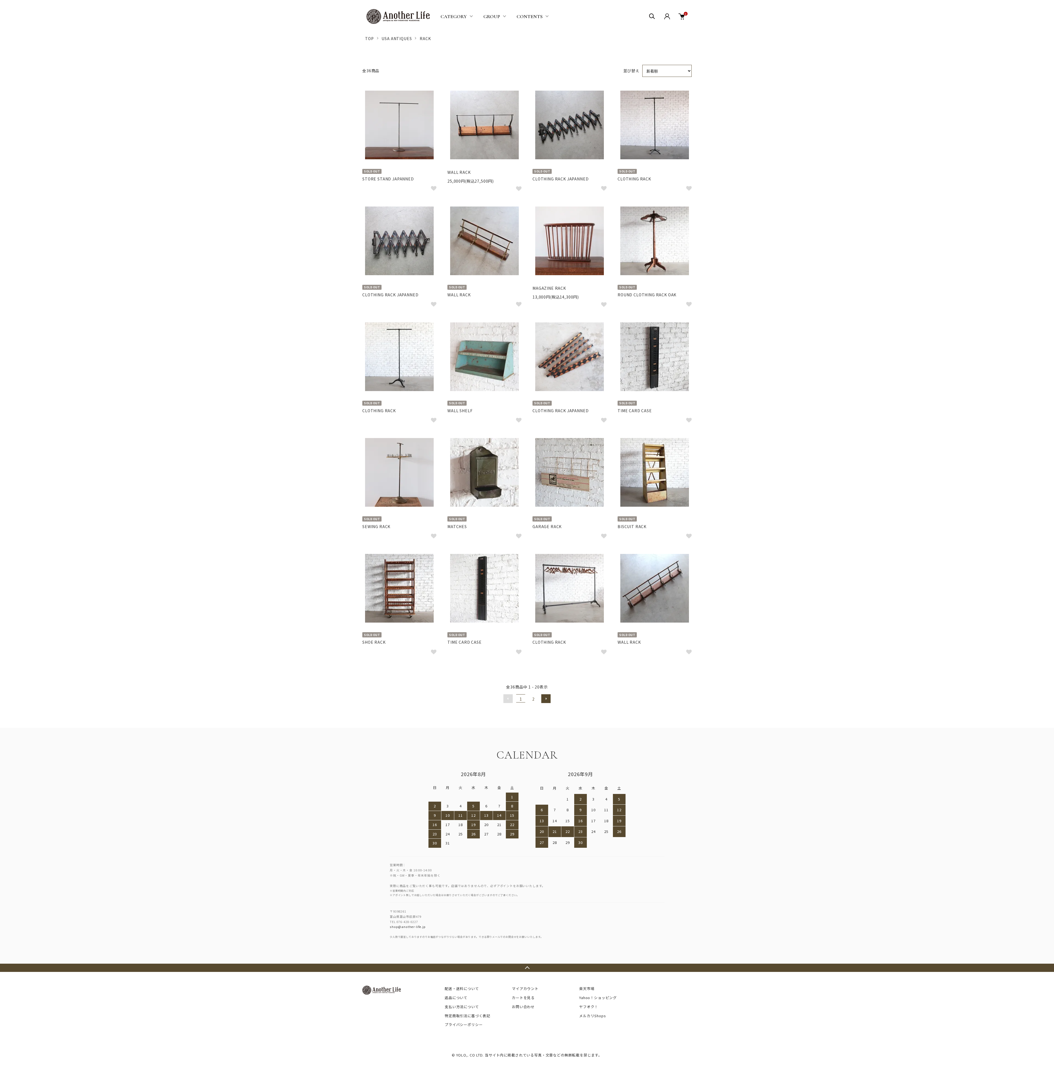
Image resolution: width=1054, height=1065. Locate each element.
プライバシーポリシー (464, 1024)
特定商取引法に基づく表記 (467, 1015)
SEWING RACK (376, 526)
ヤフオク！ (588, 1006)
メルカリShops (592, 1015)
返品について (456, 997)
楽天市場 (586, 988)
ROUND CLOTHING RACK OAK (647, 294)
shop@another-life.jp (408, 926)
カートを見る (523, 997)
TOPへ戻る (527, 968)
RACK (425, 38)
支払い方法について (462, 1006)
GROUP (491, 16)
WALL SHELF (459, 410)
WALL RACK (459, 172)
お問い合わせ (523, 1006)
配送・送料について (462, 988)
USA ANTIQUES (397, 38)
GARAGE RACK (547, 526)
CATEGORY (454, 16)
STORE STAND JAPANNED (388, 179)
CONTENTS (530, 16)
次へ (546, 698)
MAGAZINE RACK (549, 288)
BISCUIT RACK (632, 526)
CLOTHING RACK (634, 179)
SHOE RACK (374, 642)
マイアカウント (525, 988)
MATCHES (457, 526)
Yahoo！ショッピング (598, 997)
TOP (369, 38)
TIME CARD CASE (635, 410)
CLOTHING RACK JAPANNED (560, 179)
